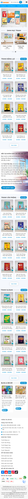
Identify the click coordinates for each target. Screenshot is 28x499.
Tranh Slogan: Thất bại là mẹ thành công (21, 369)
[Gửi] (20, 2)
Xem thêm (23, 59)
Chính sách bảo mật (6, 456)
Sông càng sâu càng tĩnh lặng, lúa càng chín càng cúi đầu (7, 307)
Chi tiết (4, 410)
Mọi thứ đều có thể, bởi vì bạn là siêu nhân (7, 136)
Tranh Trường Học (6, 447)
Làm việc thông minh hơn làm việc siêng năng (7, 214)
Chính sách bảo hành (6, 461)
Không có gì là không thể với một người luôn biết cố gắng (7, 116)
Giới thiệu (6, 497)
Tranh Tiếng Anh (5, 450)
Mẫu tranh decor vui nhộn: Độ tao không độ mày (7, 348)
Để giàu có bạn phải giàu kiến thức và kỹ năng (21, 95)
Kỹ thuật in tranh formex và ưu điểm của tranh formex (7, 397)
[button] (24, 2)
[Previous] (2, 41)
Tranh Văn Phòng (21, 5)
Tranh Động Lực (11, 5)
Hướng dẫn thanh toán (7, 466)
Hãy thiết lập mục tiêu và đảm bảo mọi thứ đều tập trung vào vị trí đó (21, 75)
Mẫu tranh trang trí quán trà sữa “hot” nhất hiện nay (20, 397)
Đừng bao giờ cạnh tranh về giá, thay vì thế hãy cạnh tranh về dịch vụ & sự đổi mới (21, 234)
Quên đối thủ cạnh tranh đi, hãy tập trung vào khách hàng (7, 275)
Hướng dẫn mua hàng (7, 458)
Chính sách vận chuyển (7, 463)
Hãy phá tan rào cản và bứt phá (7, 75)
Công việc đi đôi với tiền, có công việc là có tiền (21, 214)
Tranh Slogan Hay (5, 445)
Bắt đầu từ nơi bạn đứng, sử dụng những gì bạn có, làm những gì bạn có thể (21, 327)
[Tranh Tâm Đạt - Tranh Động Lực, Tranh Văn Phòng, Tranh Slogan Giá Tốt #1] (5, 2)
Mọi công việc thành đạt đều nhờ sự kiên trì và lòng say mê (21, 307)
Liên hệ (10, 497)
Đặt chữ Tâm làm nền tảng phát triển (21, 275)
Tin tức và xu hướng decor (18, 497)
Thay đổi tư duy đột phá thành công (21, 116)
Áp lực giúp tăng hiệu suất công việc (7, 234)
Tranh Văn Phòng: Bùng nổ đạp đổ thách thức (20, 254)
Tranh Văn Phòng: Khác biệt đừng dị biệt (7, 254)
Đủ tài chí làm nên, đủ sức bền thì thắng (7, 327)
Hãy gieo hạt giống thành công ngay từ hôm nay (7, 369)
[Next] (25, 41)
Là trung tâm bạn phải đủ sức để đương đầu (7, 95)
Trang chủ (3, 5)
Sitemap (22, 495)
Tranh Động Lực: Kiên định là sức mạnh (21, 136)
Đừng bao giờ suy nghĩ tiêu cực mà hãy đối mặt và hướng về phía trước (21, 348)
